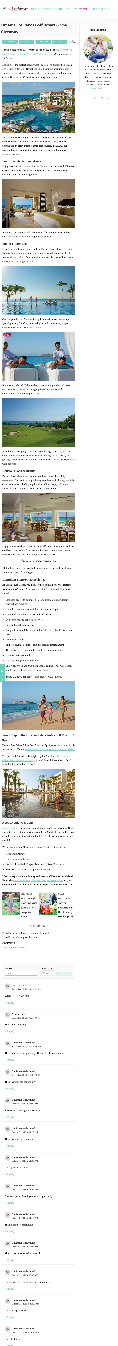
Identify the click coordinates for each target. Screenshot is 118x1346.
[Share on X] (2, 670)
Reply (10, 1002)
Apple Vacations (10, 827)
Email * (47, 968)
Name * (10, 968)
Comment (8, 943)
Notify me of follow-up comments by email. (27, 933)
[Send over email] (2, 680)
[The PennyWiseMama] (15, 9)
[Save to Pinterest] (2, 675)
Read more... (98, 88)
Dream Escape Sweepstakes (50, 749)
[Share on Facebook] (2, 666)
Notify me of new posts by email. (21, 937)
